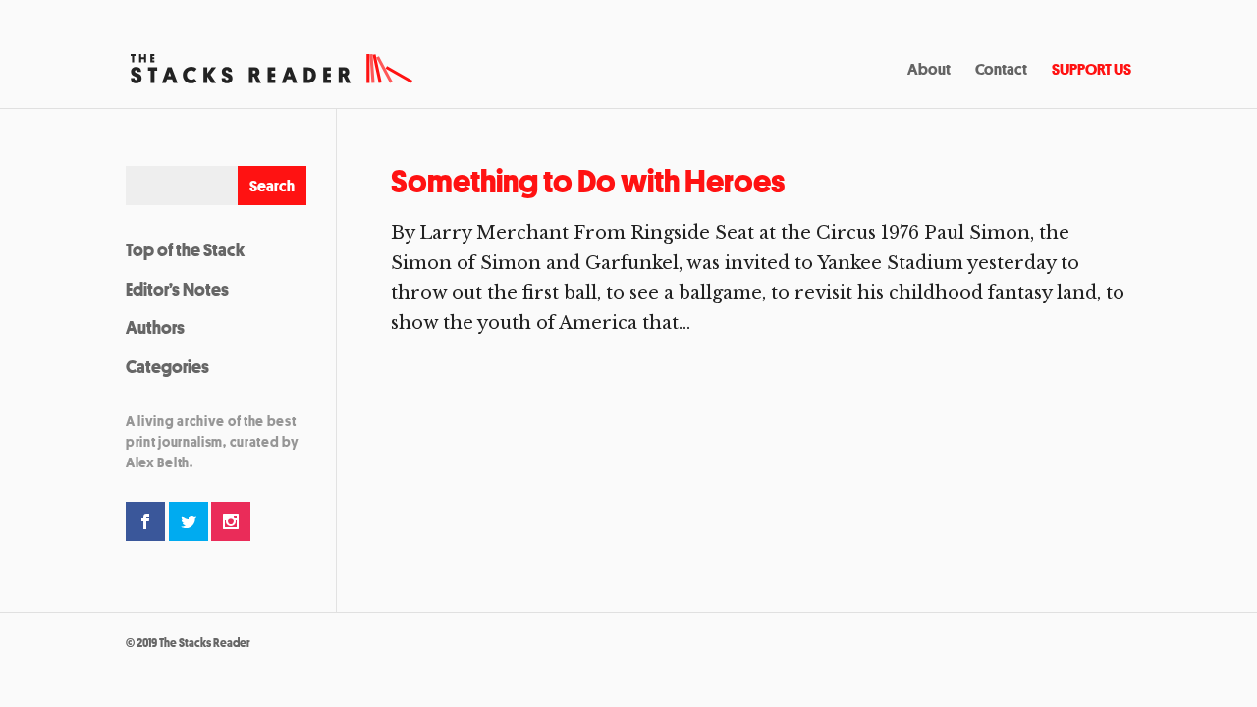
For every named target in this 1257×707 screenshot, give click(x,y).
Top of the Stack (185, 249)
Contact (1001, 71)
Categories (167, 366)
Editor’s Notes (177, 288)
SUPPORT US (1091, 71)
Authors (155, 327)
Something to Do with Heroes (588, 181)
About (929, 71)
